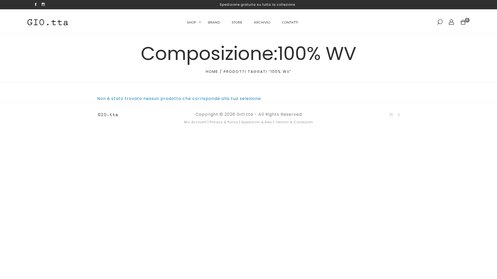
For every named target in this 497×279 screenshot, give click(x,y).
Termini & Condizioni (294, 122)
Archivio (262, 22)
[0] (463, 22)
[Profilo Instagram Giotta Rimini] (43, 5)
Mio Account (195, 122)
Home (212, 71)
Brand (214, 22)
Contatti (290, 22)
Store (237, 22)
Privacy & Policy (224, 122)
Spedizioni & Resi (256, 122)
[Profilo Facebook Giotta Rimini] (36, 5)
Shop (191, 22)
